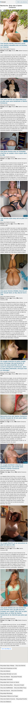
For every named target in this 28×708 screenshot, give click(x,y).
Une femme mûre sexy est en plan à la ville (13, 219)
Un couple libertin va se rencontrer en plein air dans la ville (13, 544)
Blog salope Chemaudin (6, 679)
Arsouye (3, 2)
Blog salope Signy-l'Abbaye (7, 665)
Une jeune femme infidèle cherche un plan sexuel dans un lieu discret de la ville (13, 292)
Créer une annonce (22, 2)
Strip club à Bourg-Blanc (6, 685)
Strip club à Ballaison (5, 701)
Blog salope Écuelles (21, 699)
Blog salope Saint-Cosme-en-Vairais (9, 682)
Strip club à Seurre (5, 690)
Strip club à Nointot (20, 665)
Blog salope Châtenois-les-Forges (9, 696)
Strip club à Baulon (5, 676)
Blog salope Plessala (16, 676)
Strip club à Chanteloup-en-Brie (8, 668)
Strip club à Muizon (5, 671)
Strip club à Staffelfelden (6, 687)
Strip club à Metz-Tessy (20, 687)
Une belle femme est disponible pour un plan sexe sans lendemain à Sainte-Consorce (14, 101)
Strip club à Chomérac (16, 690)
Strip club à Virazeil (19, 685)
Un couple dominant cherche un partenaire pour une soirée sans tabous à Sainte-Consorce (11, 466)
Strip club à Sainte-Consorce (7, 699)
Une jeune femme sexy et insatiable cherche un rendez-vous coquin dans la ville (13, 153)
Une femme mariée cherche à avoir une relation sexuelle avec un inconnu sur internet (13, 45)
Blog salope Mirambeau (6, 693)
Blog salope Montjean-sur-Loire (8, 674)
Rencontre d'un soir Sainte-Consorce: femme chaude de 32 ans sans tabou (13, 417)
